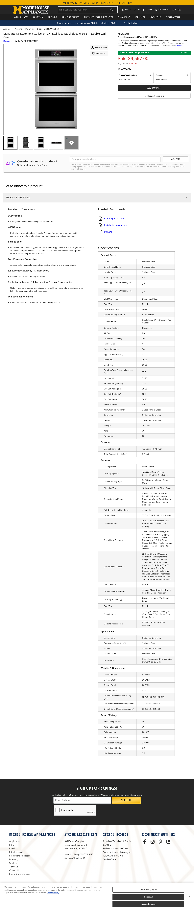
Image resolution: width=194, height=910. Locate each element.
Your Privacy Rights (148, 889)
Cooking (18, 29)
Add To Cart (154, 88)
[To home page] (31, 10)
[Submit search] (111, 9)
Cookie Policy (53, 893)
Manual (108, 232)
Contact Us (173, 17)
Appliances (21, 17)
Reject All (148, 897)
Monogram (7, 41)
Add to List (101, 53)
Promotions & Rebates (98, 17)
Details (184, 53)
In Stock (38, 17)
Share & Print (101, 47)
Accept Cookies (148, 904)
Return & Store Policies (19, 873)
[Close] (189, 896)
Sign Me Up (126, 800)
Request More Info (155, 96)
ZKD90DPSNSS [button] (31, 41)
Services (139, 17)
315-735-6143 (86, 854)
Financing (123, 17)
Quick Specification (114, 218)
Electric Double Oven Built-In (49, 29)
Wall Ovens (29, 29)
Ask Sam (175, 159)
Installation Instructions (115, 225)
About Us (155, 17)
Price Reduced (70, 17)
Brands (52, 17)
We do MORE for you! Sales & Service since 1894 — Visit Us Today (97, 2)
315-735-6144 (78, 857)
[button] (122, 10)
